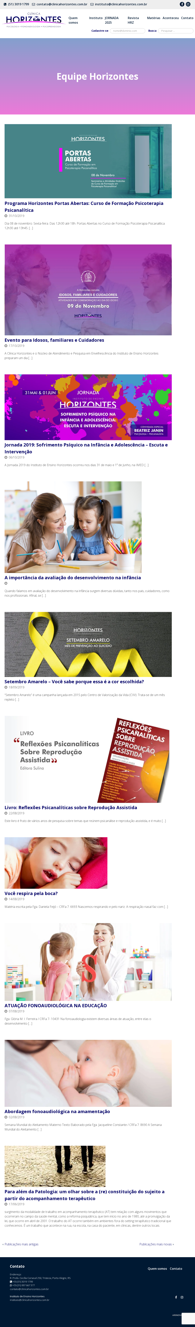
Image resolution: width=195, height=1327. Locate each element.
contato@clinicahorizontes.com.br (62, 4)
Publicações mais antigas (21, 1244)
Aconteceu (171, 18)
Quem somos (73, 20)
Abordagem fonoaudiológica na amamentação (57, 1111)
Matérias (153, 18)
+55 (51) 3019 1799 (23, 1281)
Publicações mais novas (155, 1244)
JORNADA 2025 (112, 20)
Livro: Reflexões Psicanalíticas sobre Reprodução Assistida (71, 807)
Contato (187, 18)
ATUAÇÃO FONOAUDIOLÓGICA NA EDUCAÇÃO (56, 1005)
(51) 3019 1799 (18, 4)
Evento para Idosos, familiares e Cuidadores (54, 340)
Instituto (96, 18)
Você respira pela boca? (31, 893)
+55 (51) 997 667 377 (24, 1285)
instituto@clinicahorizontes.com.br (121, 4)
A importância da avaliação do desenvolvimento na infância (73, 577)
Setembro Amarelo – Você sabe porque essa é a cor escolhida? (74, 681)
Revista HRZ (133, 20)
